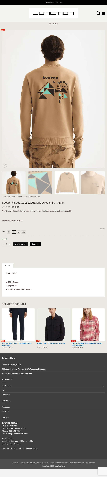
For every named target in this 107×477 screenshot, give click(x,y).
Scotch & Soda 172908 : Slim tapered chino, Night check (17, 344)
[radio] (9, 232)
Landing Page (49, 2)
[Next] (99, 99)
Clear (102, 229)
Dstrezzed (59, 2)
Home (4, 196)
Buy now (35, 244)
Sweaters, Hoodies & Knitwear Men (28, 196)
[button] (98, 13)
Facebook (6, 407)
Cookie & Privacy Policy (11, 365)
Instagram (6, 411)
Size (3, 231)
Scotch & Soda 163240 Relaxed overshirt (51, 343)
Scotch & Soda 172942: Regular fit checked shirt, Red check (87, 344)
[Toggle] (103, 386)
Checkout (6, 395)
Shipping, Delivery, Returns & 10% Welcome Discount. (24, 369)
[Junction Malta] (53, 13)
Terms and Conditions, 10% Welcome (17, 373)
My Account (6, 386)
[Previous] (7, 99)
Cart (3, 390)
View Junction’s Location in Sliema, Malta (19, 449)
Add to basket (20, 244)
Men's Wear (11, 196)
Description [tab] (7, 265)
